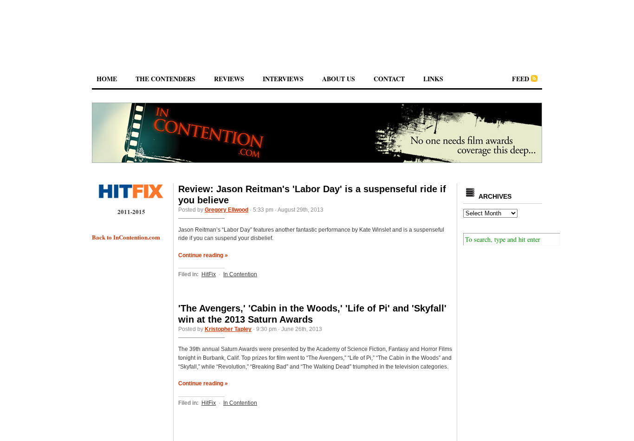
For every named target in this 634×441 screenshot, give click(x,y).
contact (389, 79)
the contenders (165, 79)
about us (338, 79)
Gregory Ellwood (226, 210)
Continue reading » (203, 255)
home (107, 79)
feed (520, 79)
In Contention (240, 274)
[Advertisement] (317, 27)
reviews (229, 79)
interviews (283, 79)
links (433, 79)
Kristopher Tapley (228, 329)
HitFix (208, 274)
